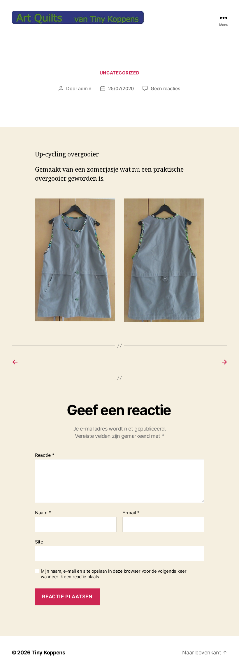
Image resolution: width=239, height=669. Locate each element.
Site (39, 541)
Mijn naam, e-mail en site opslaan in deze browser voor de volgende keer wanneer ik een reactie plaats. (114, 574)
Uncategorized (119, 73)
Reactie (45, 455)
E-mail (131, 512)
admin (85, 88)
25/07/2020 (121, 88)
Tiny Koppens (48, 652)
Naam (43, 512)
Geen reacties (165, 88)
